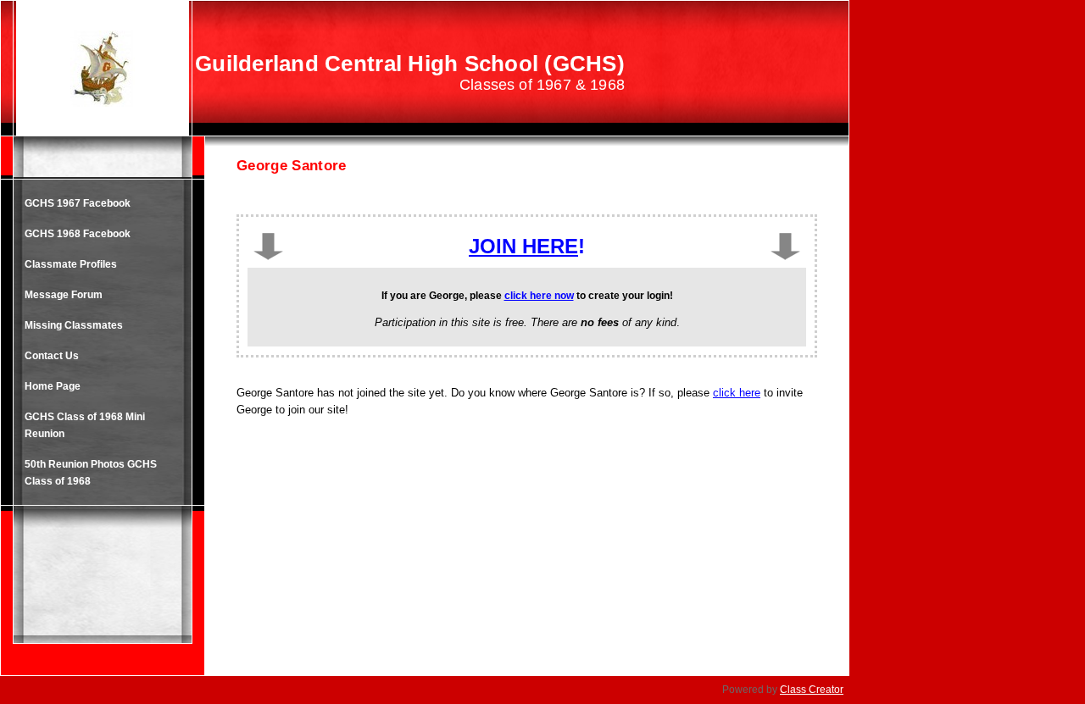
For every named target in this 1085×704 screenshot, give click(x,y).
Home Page (53, 386)
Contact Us (52, 356)
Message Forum (64, 295)
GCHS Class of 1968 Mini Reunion (85, 425)
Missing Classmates (74, 325)
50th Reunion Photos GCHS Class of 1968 (91, 472)
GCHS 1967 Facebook (78, 203)
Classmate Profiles (71, 264)
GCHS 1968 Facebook (78, 234)
